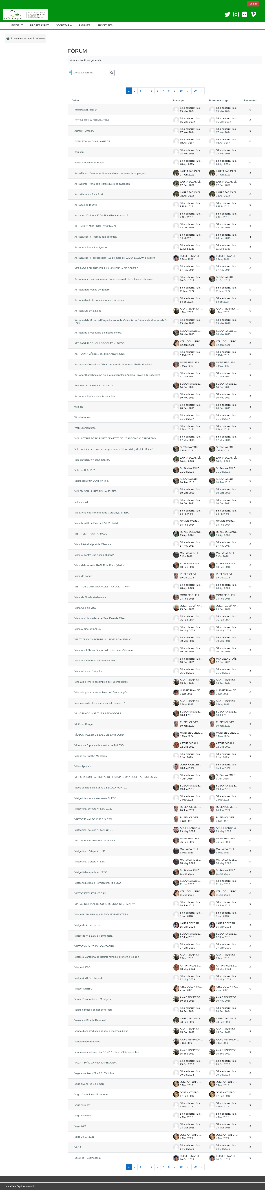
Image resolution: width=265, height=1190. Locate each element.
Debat (75, 100)
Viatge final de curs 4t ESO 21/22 (93, 808)
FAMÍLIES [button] (84, 25)
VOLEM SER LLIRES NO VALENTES (95, 491)
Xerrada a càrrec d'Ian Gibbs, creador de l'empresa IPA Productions (113, 364)
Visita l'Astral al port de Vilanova (92, 544)
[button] (70, 73)
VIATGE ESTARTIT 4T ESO (90, 893)
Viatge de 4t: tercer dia (87, 925)
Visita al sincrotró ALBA (87, 628)
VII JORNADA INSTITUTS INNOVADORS (97, 713)
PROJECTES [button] (105, 25)
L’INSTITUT (16, 25)
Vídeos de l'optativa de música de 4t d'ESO (99, 745)
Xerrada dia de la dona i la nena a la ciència (99, 300)
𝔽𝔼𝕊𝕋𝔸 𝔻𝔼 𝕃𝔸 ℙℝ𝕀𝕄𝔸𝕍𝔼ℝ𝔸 (91, 120)
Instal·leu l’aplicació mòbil (19, 1186)
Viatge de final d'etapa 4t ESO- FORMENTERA (101, 914)
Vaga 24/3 (80, 1126)
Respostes (250, 100)
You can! (79, 151)
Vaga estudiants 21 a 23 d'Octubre (94, 1073)
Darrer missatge (218, 100)
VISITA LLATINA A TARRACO (90, 533)
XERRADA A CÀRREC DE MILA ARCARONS (99, 353)
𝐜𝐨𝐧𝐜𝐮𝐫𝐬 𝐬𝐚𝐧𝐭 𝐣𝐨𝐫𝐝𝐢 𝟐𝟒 (85, 109)
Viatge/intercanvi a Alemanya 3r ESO (95, 798)
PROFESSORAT (39, 25)
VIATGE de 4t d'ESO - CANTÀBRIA (94, 946)
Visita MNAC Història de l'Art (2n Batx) (96, 523)
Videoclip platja (83, 766)
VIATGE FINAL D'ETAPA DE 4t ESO (94, 840)
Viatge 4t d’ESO (83, 988)
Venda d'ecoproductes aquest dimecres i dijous (101, 1030)
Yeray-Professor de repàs (89, 162)
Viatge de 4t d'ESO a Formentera (93, 935)
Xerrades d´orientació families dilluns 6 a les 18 (101, 215)
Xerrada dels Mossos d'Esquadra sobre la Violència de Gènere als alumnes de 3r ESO (120, 321)
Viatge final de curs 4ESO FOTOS (93, 829)
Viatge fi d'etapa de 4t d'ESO (90, 872)
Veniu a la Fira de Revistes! (90, 1020)
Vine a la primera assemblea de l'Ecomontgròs (101, 681)
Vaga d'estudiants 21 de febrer (91, 1094)
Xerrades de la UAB (85, 204)
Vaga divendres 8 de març (89, 1083)
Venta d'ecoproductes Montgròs (92, 999)
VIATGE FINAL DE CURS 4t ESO (93, 819)
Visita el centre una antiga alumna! (94, 554)
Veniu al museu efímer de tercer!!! (93, 1009)
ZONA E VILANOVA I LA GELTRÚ (93, 141)
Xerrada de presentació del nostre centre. (98, 332)
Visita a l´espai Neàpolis (88, 671)
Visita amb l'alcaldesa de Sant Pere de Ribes (99, 618)
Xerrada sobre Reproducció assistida (95, 236)
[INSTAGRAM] (236, 14)
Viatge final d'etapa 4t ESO (89, 851)
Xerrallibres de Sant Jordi (88, 194)
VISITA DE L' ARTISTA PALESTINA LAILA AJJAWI (102, 586)
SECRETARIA (64, 25)
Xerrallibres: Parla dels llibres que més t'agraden (102, 183)
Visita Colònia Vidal (85, 607)
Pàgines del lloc (23, 38)
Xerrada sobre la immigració (90, 247)
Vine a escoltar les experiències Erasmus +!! (99, 703)
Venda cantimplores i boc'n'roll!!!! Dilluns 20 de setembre (106, 1052)
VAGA (77, 1147)
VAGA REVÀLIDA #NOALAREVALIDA (95, 1062)
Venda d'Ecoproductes (87, 1041)
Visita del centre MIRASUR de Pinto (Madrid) (99, 565)
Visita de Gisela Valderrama (90, 597)
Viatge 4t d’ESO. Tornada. (89, 978)
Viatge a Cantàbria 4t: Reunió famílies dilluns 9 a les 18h (106, 956)
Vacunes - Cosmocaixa (87, 1157)
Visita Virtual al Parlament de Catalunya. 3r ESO (101, 512)
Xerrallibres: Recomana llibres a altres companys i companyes (109, 173)
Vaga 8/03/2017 (83, 1115)
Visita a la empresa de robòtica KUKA (95, 660)
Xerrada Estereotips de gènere (92, 289)
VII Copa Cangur (84, 724)
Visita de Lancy (83, 575)
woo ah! (78, 406)
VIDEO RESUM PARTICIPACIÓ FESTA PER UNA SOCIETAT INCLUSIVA (115, 777)
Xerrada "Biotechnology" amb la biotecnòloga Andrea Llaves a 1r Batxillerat (117, 374)
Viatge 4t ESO (82, 967)
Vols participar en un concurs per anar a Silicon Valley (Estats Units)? (113, 449)
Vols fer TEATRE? (84, 470)
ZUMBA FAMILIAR (84, 130)
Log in (253, 3)
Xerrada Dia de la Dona (87, 310)
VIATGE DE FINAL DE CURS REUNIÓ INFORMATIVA (104, 903)
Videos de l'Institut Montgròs (90, 755)
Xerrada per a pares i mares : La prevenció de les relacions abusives (113, 279)
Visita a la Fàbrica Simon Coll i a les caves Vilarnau (103, 650)
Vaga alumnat (82, 1104)
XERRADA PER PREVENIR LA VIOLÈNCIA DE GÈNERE (106, 268)
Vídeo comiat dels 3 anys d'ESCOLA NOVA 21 (100, 787)
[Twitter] (227, 14)
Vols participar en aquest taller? (92, 459)
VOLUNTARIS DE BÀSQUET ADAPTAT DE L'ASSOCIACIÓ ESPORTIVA (115, 438)
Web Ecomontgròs (85, 427)
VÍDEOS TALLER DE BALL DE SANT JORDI (99, 734)
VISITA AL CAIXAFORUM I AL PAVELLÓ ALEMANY (103, 639)
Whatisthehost (82, 417)
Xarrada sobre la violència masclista (95, 396)
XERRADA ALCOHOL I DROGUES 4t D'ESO (99, 343)
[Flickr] (244, 14)
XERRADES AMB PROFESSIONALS (95, 226)
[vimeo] (253, 14)
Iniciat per (179, 100)
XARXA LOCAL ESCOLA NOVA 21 (93, 385)
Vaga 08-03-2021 (84, 1136)
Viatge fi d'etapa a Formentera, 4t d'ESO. (98, 882)
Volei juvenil (81, 502)
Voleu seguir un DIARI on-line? (91, 480)
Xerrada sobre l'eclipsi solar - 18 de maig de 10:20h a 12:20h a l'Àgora (114, 257)
